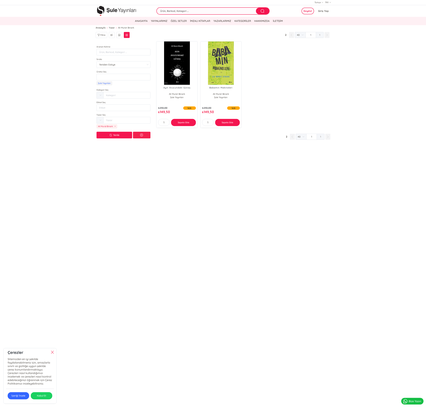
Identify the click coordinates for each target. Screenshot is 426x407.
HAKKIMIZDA (262, 20)
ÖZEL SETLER (179, 20)
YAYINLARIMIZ (159, 20)
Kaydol (308, 10)
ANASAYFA (141, 20)
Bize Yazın (415, 401)
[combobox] (123, 77)
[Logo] (116, 11)
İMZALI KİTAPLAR (200, 20)
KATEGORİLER (242, 20)
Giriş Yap (323, 10)
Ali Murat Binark (177, 94)
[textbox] (123, 77)
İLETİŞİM (278, 20)
